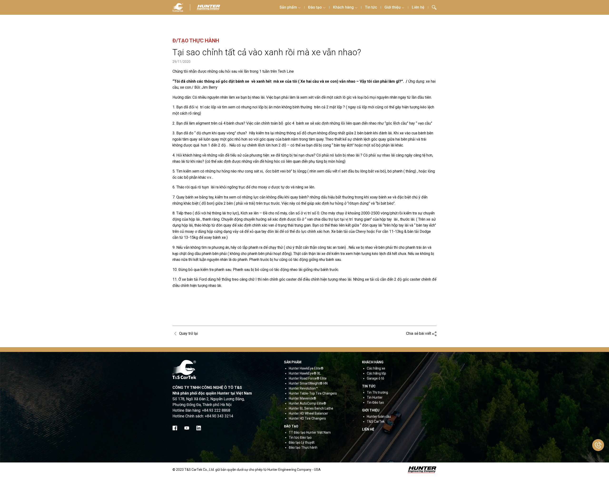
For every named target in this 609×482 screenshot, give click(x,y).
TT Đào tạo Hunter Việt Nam (310, 432)
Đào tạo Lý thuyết (301, 442)
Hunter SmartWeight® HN (308, 383)
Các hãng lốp (376, 373)
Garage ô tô (375, 378)
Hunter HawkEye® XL (305, 373)
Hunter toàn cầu (379, 416)
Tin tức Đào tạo (300, 437)
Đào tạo (315, 7)
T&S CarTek (376, 421)
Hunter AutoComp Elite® (307, 403)
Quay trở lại (188, 333)
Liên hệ (418, 7)
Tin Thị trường (377, 392)
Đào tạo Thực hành (303, 447)
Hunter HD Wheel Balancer (308, 413)
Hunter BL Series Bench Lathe (311, 408)
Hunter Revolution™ (303, 388)
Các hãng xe (376, 368)
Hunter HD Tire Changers (307, 418)
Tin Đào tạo (375, 402)
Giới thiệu (392, 7)
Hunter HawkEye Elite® (306, 368)
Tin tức (371, 7)
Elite (323, 378)
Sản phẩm (288, 7)
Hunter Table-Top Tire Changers (313, 393)
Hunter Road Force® (304, 378)
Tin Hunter (375, 397)
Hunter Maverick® (302, 398)
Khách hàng (343, 7)
